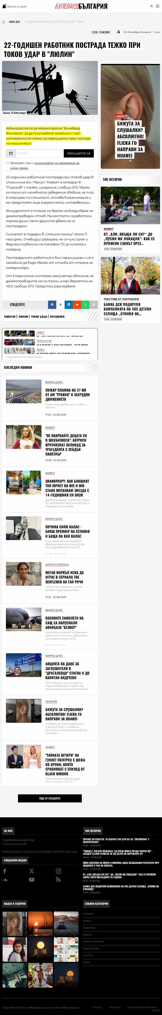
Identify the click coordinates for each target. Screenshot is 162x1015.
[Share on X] (60, 305)
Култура (88, 955)
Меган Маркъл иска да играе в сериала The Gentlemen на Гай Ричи (64, 577)
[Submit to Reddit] (77, 305)
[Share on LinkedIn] (69, 305)
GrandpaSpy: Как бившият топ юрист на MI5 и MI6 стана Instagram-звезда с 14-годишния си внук (67, 488)
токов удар (39, 316)
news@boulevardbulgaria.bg (58, 851)
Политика (89, 928)
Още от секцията (49, 798)
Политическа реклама (142, 1007)
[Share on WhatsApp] (85, 305)
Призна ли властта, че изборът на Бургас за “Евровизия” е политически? (116, 841)
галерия (88, 914)
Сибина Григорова (14, 843)
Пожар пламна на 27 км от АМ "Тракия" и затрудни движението (67, 395)
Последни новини (18, 368)
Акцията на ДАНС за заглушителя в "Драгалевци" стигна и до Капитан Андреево (67, 670)
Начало (97, 1007)
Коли (86, 962)
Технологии (91, 948)
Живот (87, 921)
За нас (8, 831)
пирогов (10, 316)
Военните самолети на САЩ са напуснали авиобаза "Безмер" (64, 623)
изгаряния (57, 316)
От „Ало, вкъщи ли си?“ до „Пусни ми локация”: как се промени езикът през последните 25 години (129, 241)
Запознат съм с (44, 165)
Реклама (114, 1007)
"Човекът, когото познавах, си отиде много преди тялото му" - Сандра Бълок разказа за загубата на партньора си (118, 852)
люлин (23, 316)
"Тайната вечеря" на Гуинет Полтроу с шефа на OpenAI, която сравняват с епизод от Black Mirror (65, 764)
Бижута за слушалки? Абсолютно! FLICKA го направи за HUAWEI (64, 714)
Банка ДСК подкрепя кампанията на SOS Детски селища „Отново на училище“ (127, 311)
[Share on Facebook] (52, 305)
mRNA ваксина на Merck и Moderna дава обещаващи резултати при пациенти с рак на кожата (121, 864)
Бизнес (87, 934)
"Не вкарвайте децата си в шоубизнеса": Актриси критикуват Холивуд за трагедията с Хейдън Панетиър (66, 445)
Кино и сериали (93, 941)
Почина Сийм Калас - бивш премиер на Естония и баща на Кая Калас (67, 531)
